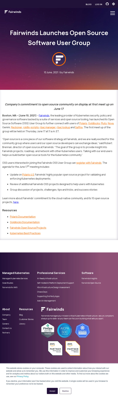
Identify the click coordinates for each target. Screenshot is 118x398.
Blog (89, 4)
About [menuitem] (6, 309)
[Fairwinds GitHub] (107, 4)
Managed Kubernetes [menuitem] (16, 273)
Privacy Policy (23, 376)
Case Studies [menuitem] (7, 283)
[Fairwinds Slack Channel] (113, 4)
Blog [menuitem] (21, 315)
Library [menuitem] (22, 324)
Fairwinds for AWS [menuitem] (9, 287)
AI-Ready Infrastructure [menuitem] (47, 278)
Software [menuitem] (87, 273)
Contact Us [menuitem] (7, 328)
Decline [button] (65, 391)
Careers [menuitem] (5, 324)
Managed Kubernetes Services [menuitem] (15, 278)
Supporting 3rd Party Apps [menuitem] (48, 296)
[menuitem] (78, 310)
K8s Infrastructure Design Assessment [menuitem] (53, 287)
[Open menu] (112, 12)
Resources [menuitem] (26, 309)
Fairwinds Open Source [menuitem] (91, 283)
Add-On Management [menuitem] (46, 301)
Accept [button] (52, 391)
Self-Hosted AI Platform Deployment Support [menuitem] (55, 283)
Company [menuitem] (6, 315)
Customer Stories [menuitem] (26, 319)
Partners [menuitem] (6, 333)
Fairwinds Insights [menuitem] (89, 278)
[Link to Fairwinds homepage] (13, 12)
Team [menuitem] (4, 319)
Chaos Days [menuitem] (42, 292)
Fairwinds (69, 72)
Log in (98, 4)
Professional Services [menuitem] (51, 273)
